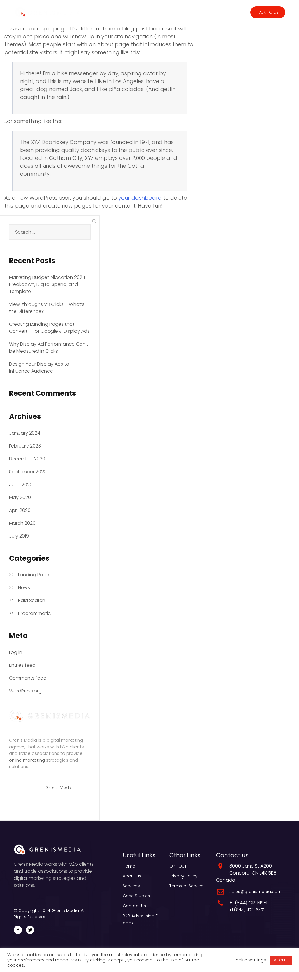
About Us (132, 876)
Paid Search (31, 600)
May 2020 (20, 497)
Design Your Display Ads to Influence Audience (39, 367)
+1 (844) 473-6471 (246, 910)
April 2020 (20, 510)
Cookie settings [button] (249, 960)
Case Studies (182, 12)
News (24, 587)
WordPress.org (25, 691)
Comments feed (27, 678)
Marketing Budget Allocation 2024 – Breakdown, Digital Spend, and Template (49, 284)
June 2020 (21, 484)
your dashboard (140, 197)
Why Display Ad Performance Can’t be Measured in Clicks (48, 347)
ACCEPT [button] (281, 960)
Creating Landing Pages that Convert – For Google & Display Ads (49, 328)
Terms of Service (186, 886)
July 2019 (19, 536)
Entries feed (22, 665)
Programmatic (34, 613)
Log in (15, 652)
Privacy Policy (183, 876)
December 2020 (27, 458)
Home (129, 866)
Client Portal (233, 12)
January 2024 (24, 433)
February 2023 (25, 446)
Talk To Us (268, 12)
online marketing (27, 760)
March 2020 (22, 523)
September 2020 (28, 471)
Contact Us (134, 906)
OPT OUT (178, 866)
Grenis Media (59, 788)
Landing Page (33, 574)
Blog (207, 12)
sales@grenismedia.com (255, 891)
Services (149, 12)
